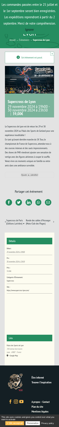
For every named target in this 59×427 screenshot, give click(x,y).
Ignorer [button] (29, 29)
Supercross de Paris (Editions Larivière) (14, 222)
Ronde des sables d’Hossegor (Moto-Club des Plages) (38, 222)
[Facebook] (8, 202)
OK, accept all (16, 423)
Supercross (10, 280)
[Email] (47, 202)
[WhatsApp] (38, 202)
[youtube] (21, 402)
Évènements (24, 39)
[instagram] (16, 402)
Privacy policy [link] (47, 423)
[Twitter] (18, 202)
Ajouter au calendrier (29, 175)
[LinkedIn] (28, 202)
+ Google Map (13, 355)
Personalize (33, 423)
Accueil (12, 39)
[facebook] (10, 402)
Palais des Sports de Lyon (15, 345)
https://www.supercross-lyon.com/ (18, 290)
